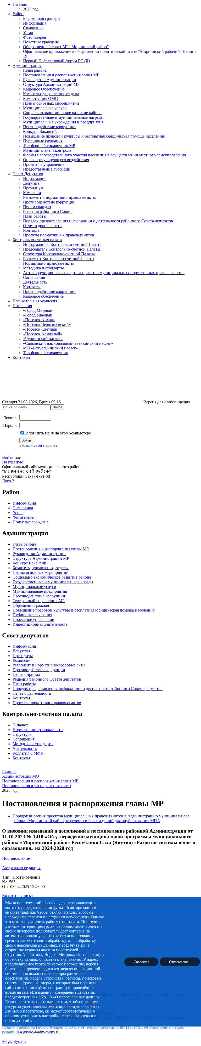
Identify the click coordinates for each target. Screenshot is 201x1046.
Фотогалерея (34, 37)
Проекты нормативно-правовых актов (47, 702)
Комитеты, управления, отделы (51, 94)
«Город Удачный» (38, 315)
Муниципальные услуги (45, 108)
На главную (12, 462)
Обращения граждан (31, 605)
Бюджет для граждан (41, 18)
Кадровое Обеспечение (44, 89)
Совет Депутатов (28, 174)
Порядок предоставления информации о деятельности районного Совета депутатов (98, 221)
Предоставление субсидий (46, 169)
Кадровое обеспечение (43, 296)
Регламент (22, 665)
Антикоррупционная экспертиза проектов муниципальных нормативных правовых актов (104, 272)
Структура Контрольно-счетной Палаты (59, 254)
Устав (28, 32)
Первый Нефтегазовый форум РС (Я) (56, 61)
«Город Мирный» (38, 310)
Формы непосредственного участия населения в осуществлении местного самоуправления (104, 155)
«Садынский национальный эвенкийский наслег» (68, 343)
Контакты (32, 230)
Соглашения (34, 277)
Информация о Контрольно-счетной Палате (62, 244)
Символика (33, 28)
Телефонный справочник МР (49, 145)
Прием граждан (37, 207)
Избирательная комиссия (35, 301)
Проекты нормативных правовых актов (58, 235)
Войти (8, 457)
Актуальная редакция (21, 868)
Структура (22, 734)
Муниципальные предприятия (40, 591)
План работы (34, 216)
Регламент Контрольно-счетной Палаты (58, 258)
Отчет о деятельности (42, 225)
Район (18, 14)
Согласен (141, 962)
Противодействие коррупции (49, 127)
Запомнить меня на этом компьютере (58, 433)
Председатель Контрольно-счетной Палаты (61, 249)
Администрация (27, 65)
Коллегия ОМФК (28, 753)
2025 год (30, 9)
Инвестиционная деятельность (40, 624)
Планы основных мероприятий (51, 103)
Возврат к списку (17, 895)
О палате (21, 725)
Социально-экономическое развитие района (62, 112)
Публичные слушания (43, 141)
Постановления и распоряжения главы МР (61, 75)
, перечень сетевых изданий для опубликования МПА (112, 820)
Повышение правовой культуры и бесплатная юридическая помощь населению (94, 136)
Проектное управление (43, 164)
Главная (20, 4)
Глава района (35, 70)
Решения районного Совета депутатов (47, 679)
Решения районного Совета (47, 211)
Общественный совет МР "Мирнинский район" (66, 46)
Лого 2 (8, 481)
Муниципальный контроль (47, 150)
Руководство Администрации (49, 79)
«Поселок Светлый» (41, 329)
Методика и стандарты (43, 268)
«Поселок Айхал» (39, 320)
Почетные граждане (41, 42)
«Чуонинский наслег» (43, 338)
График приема (26, 674)
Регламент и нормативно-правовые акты (59, 197)
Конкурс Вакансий (40, 131)
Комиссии (32, 192)
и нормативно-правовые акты (58, 665)
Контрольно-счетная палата (37, 240)
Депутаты (32, 183)
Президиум (33, 188)
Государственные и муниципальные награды (63, 117)
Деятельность (35, 282)
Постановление (16, 858)
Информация (34, 23)
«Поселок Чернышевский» (47, 324)
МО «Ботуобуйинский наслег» (50, 348)
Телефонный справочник (45, 352)
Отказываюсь (180, 962)
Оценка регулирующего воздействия (56, 159)
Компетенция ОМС (40, 98)
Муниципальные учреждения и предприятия (63, 122)
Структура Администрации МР (51, 84)
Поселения (22, 305)
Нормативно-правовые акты (48, 263)
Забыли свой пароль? (38, 445)
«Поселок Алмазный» (42, 334)
